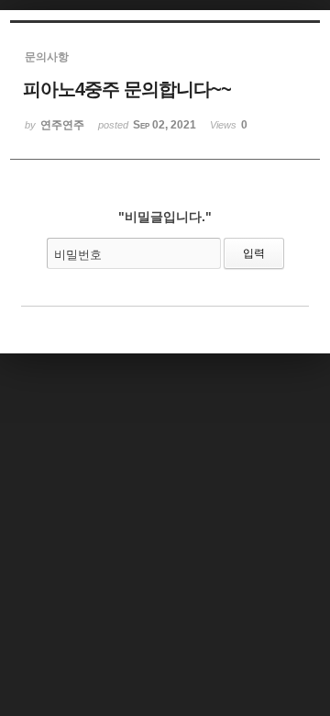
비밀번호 (78, 255)
